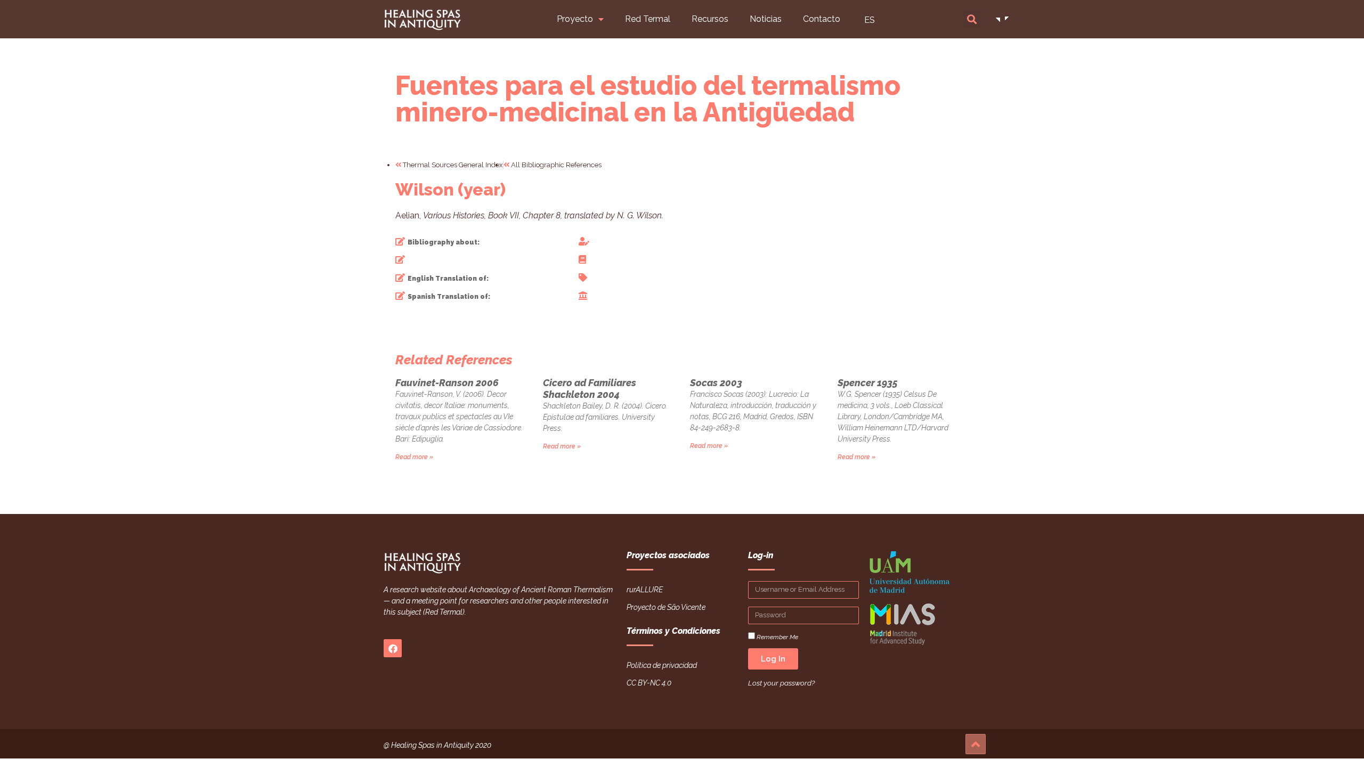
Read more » (414, 457)
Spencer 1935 (868, 382)
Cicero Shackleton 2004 (589, 388)
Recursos (710, 19)
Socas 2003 (716, 382)
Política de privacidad (662, 665)
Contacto (821, 19)
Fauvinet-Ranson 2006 (447, 382)
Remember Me (776, 636)
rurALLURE (645, 589)
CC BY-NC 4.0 (649, 683)
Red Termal (647, 19)
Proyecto (575, 19)
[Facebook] (393, 648)
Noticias (766, 19)
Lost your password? (781, 683)
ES (869, 20)
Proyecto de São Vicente (666, 607)
